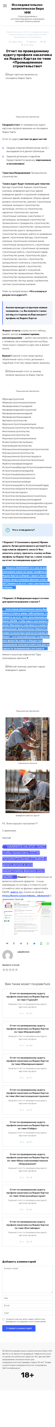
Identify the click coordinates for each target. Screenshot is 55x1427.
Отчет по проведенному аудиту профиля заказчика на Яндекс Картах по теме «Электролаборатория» (27, 1192)
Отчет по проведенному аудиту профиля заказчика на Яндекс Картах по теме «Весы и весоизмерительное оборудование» (27, 1159)
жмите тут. (16, 892)
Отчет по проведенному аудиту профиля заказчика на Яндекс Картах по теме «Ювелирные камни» (27, 1061)
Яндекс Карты (17, 42)
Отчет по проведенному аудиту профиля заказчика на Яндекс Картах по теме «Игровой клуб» (27, 1029)
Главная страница (13, 32)
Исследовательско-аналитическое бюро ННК (27, 8)
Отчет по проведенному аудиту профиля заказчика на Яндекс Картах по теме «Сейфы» (27, 1125)
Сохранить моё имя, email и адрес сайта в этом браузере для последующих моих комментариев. (26, 1320)
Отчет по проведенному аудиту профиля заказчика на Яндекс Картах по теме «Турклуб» (27, 996)
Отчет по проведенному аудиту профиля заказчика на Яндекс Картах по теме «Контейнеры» (27, 1225)
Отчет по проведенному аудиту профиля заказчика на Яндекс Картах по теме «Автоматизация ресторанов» (27, 1093)
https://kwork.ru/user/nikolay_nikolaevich (26, 895)
